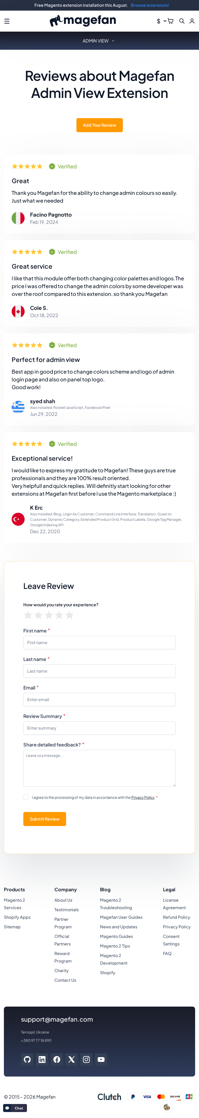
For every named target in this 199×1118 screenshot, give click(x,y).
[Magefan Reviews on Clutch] (109, 1096)
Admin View (96, 41)
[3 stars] (49, 615)
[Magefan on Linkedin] (42, 1059)
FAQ (167, 953)
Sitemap (12, 926)
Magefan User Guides (121, 917)
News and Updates (118, 926)
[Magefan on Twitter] (71, 1059)
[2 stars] (38, 615)
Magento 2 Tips (115, 946)
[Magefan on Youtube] (101, 1059)
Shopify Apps (17, 917)
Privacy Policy (143, 797)
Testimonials (66, 909)
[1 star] (28, 615)
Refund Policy (176, 917)
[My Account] (192, 21)
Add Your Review (99, 125)
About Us (63, 900)
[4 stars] (59, 615)
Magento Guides (116, 936)
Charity (61, 970)
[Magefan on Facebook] (56, 1059)
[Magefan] (82, 21)
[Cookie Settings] (167, 1107)
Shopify (107, 972)
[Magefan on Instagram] (86, 1059)
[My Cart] (170, 21)
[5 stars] (69, 615)
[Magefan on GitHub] (27, 1059)
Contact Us (65, 980)
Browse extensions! (150, 5)
